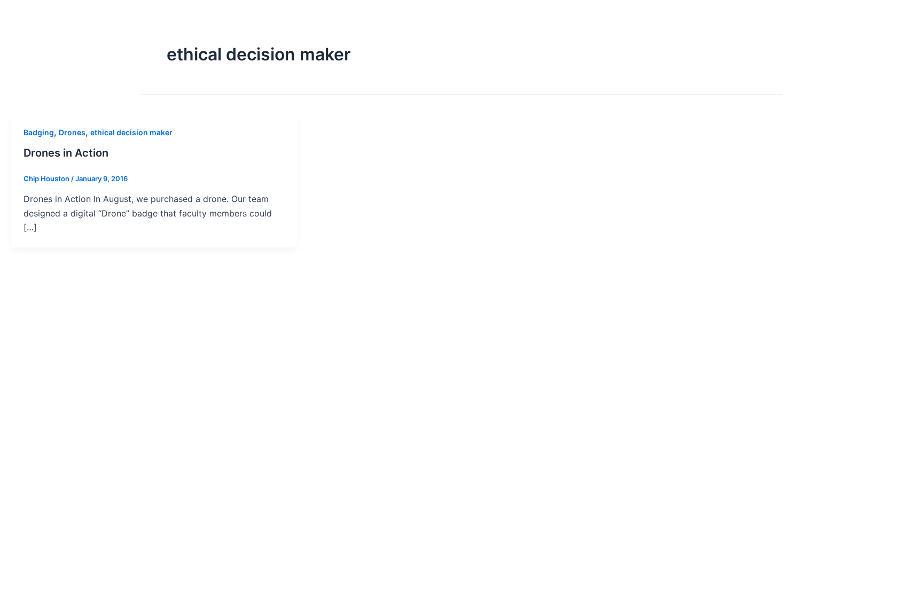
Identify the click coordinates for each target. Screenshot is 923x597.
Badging (39, 132)
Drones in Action (66, 152)
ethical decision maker (131, 132)
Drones (72, 132)
